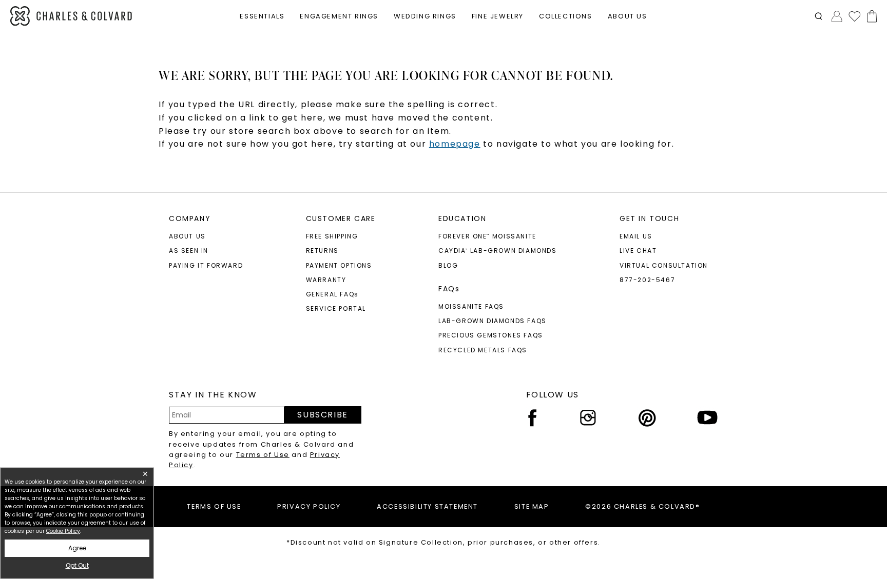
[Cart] (869, 16)
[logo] (71, 16)
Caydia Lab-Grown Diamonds (497, 250)
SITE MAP (531, 506)
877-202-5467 (647, 279)
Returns (322, 250)
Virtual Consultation (664, 265)
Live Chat (638, 250)
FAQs (448, 289)
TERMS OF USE (214, 506)
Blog (448, 265)
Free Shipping (332, 236)
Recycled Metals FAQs (482, 350)
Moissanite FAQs (471, 306)
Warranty (326, 279)
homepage (454, 144)
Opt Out (77, 565)
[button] (818, 16)
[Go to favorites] (854, 16)
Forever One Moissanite (487, 236)
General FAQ (332, 294)
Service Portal (336, 308)
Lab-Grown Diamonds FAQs (492, 320)
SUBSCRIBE (322, 415)
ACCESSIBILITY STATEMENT (427, 506)
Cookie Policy (63, 531)
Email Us (636, 236)
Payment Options (339, 265)
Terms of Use (263, 454)
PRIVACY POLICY (308, 506)
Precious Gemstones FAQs (490, 335)
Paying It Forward (206, 265)
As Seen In (188, 250)
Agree (77, 548)
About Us (187, 236)
